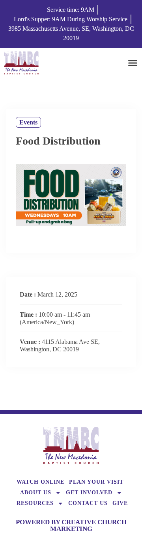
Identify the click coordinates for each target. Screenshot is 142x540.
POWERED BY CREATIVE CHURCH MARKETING (71, 525)
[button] (132, 62)
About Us (35, 492)
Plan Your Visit (96, 482)
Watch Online (40, 482)
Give (120, 503)
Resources (35, 503)
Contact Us (88, 503)
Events (28, 122)
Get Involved (89, 492)
